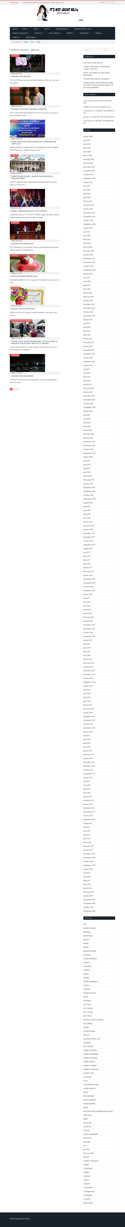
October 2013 (88, 724)
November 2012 (89, 766)
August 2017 (88, 548)
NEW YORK (87, 1115)
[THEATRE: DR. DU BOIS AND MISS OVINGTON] (35, 96)
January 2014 (88, 713)
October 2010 (88, 861)
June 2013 (87, 739)
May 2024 (86, 239)
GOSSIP (86, 1027)
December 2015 (89, 625)
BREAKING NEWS (89, 951)
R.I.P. (85, 1146)
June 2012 (87, 785)
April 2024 (87, 243)
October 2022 (88, 312)
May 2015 (86, 651)
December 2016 (89, 579)
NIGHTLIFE (87, 1123)
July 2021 (86, 369)
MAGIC (85, 1092)
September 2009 (89, 911)
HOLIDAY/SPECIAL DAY (82, 29)
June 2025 (87, 190)
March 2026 (87, 155)
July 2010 (86, 873)
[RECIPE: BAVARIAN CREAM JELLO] (35, 263)
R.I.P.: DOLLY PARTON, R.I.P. (93, 63)
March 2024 (87, 247)
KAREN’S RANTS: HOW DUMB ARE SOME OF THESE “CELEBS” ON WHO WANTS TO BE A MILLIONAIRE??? (98, 85)
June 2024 (87, 236)
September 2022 (89, 316)
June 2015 (87, 648)
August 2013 (88, 732)
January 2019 (88, 484)
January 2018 (88, 529)
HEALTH (86, 1035)
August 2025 (88, 182)
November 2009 (89, 903)
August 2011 (88, 823)
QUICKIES (86, 1142)
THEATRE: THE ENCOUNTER (22, 376)
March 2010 (87, 888)
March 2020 (87, 430)
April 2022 (87, 335)
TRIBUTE (15, 37)
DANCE (14, 190)
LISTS (85, 1081)
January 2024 (88, 255)
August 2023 (88, 274)
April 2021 (87, 381)
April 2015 (87, 655)
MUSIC (85, 1107)
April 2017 (87, 564)
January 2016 (88, 621)
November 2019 (89, 445)
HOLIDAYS (15, 288)
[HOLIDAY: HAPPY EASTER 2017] (35, 296)
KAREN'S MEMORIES (90, 1054)
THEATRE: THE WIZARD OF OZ (104, 117)
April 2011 (87, 838)
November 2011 (89, 812)
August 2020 (88, 411)
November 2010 (89, 858)
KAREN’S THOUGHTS (20, 33)
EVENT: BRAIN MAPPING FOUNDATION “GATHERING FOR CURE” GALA (33, 143)
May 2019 (86, 468)
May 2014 (86, 697)
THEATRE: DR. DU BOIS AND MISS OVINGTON (28, 109)
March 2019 (87, 476)
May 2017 (86, 560)
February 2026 (88, 159)
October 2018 (88, 495)
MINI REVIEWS (88, 1096)
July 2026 (86, 140)
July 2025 (86, 186)
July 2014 (86, 690)
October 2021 (88, 358)
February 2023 (88, 297)
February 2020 (88, 434)
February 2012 (88, 800)
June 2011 (87, 831)
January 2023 (88, 300)
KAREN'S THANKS (89, 1065)
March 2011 (87, 842)
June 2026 (87, 144)
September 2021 (89, 361)
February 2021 (88, 388)
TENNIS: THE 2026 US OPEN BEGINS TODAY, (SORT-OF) (43, 3)
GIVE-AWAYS (88, 1023)
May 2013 (86, 743)
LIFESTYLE (38, 33)
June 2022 (87, 327)
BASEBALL (87, 932)
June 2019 (87, 465)
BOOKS (86, 943)
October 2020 (88, 403)
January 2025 (88, 209)
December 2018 (89, 487)
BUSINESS (87, 955)
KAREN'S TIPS (88, 1073)
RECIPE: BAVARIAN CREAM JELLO (24, 276)
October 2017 (88, 541)
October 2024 (88, 220)
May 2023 (86, 285)
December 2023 (89, 258)
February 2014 (88, 709)
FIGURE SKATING (89, 993)
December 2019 (89, 442)
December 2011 (89, 808)
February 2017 (88, 571)
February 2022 (88, 342)
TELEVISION (83, 33)
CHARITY (86, 962)
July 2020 (86, 415)
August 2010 (88, 869)
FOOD (35, 29)
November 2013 (89, 720)
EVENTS (14, 121)
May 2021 (86, 377)
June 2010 (87, 877)
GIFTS (47, 29)
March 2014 (87, 705)
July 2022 (86, 323)
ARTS (25, 29)
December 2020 (89, 396)
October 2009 (88, 907)
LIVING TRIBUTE (89, 1088)
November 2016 (89, 583)
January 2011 (88, 850)
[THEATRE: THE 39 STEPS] (35, 64)
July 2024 (86, 232)
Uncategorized (88, 1191)
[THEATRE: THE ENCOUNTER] (35, 363)
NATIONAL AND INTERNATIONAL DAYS (98, 1111)
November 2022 (89, 308)
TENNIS (86, 1172)
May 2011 (86, 835)
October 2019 (88, 449)
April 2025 (87, 197)
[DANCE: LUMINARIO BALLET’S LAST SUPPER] (35, 198)
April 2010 (87, 884)
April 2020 (87, 426)
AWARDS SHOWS (89, 928)
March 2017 (87, 568)
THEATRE (15, 56)
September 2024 (89, 224)
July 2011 (86, 827)
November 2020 (89, 400)
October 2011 (88, 816)
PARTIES (86, 1130)
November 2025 (89, 171)
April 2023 (87, 289)
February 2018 (88, 526)
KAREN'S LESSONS (90, 1050)
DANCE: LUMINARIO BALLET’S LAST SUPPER (29, 211)
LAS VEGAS (87, 1077)
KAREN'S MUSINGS (90, 1058)
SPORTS (70, 33)
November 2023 (89, 262)
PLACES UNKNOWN (90, 1134)
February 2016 (88, 617)
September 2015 (89, 636)
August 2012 (88, 777)
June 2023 (87, 281)
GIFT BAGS (87, 1004)
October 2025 (88, 174)
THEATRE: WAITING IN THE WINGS (96, 79)
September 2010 (89, 865)
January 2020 (88, 438)
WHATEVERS (30, 37)
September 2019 (89, 453)
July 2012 (86, 781)
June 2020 (87, 419)
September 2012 (89, 774)
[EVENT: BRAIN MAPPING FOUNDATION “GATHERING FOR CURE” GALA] (35, 129)
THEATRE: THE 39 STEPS (20, 76)
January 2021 (88, 392)
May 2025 (86, 194)
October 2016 (88, 587)
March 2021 (87, 384)
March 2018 (87, 522)
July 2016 (86, 598)
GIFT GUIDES (88, 1008)
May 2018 (86, 514)
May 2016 (86, 606)
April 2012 (87, 793)
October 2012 (88, 770)
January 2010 (88, 896)
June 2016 (87, 602)
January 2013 (88, 758)
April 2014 (87, 701)
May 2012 (86, 789)
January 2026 (88, 163)
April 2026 (87, 152)
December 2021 (89, 350)
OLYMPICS (87, 1127)
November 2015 (89, 629)
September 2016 (89, 590)
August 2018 (88, 503)
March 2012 (87, 796)
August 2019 (88, 457)
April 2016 (87, 610)
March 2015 (87, 659)
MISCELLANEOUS (89, 1100)
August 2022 (88, 319)
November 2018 (89, 491)
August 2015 (88, 640)
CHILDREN (87, 966)
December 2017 (89, 533)
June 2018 (87, 510)
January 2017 (88, 575)
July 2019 (86, 461)
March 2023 (87, 293)
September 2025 (89, 178)
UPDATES (87, 1199)
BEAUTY (86, 940)
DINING (86, 978)
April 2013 (87, 747)
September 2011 (89, 819)
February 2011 (88, 846)
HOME (81, 20)
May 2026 (86, 148)
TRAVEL (98, 33)
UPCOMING (87, 1195)
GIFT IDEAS (87, 1016)
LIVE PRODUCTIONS (90, 1085)
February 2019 (88, 480)
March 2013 (87, 751)
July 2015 (86, 644)
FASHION (86, 989)
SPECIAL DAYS (88, 1153)
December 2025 (89, 167)
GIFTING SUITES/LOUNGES (21, 320)
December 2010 (89, 854)
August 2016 (88, 594)
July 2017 (86, 552)
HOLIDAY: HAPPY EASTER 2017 (23, 309)
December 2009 (89, 900)
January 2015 (88, 667)
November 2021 (89, 354)
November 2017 (89, 537)
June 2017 (87, 556)
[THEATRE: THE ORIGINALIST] (35, 231)
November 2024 (89, 216)
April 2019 (87, 472)
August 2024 (88, 228)
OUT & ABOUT (54, 33)
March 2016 (87, 613)
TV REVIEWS (87, 1188)
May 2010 (86, 880)
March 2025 (87, 201)
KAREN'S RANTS (89, 1062)
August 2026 (88, 136)
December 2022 (89, 304)
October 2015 (88, 632)
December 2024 (89, 213)
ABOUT (15, 29)
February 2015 (88, 663)
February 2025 (88, 205)
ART (84, 924)
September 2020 (89, 407)
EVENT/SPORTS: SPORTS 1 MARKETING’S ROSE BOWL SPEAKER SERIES (32, 177)
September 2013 (89, 728)
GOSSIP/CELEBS (61, 29)
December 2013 (89, 716)
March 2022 (87, 339)
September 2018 (89, 499)
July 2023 (86, 278)
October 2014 (88, 678)
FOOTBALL (87, 1001)
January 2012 (88, 804)
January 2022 (88, 346)
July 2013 (86, 735)
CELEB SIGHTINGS (90, 959)
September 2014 (89, 682)
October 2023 (88, 266)
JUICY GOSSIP (88, 1046)
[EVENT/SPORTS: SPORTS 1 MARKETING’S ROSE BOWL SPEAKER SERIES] (35, 163)
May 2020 (86, 423)
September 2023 (89, 270)
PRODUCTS (87, 1138)
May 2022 (86, 331)
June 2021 (87, 373)
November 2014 (89, 674)
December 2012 (89, 762)
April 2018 (87, 518)
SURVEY (86, 1165)
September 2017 (89, 545)
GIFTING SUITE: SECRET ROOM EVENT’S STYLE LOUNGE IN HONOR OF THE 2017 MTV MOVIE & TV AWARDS (34, 342)
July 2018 (86, 506)
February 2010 (88, 892)
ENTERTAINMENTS (90, 982)
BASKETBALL (88, 936)
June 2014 (87, 693)
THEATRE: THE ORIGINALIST (22, 244)
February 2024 (88, 251)
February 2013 (88, 755)
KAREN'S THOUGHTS (91, 1069)
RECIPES (15, 255)
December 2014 (89, 671)
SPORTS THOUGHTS (91, 1161)
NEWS (85, 1119)
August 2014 (88, 686)
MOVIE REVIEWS (89, 1104)
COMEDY (86, 970)
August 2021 (88, 365)
